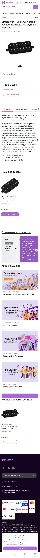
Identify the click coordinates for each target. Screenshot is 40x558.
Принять (20, 548)
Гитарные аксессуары (16, 13)
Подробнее (21, 544)
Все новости (20, 396)
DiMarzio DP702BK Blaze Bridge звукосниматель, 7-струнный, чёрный (9, 199)
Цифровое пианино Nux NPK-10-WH (11, 247)
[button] (35, 7)
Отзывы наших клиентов (16, 232)
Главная (4, 13)
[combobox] (17, 7)
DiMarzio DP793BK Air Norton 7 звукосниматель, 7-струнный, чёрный (9, 426)
